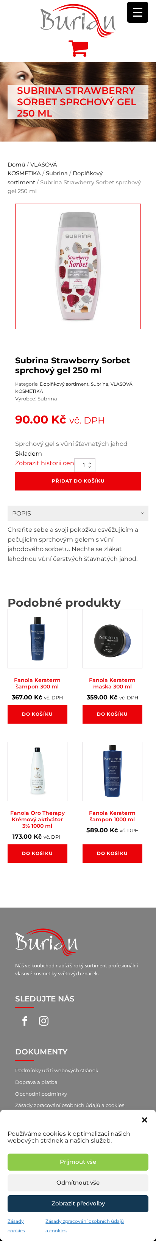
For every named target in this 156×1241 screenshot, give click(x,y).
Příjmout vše (78, 1161)
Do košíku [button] (37, 714)
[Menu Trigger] (137, 12)
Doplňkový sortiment (64, 384)
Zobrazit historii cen (44, 463)
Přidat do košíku (78, 481)
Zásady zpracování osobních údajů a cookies (69, 1105)
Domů (16, 164)
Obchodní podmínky (41, 1094)
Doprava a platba (36, 1082)
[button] (144, 1119)
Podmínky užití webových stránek (56, 1070)
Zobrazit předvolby (78, 1203)
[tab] (78, 514)
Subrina (57, 173)
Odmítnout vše (78, 1182)
